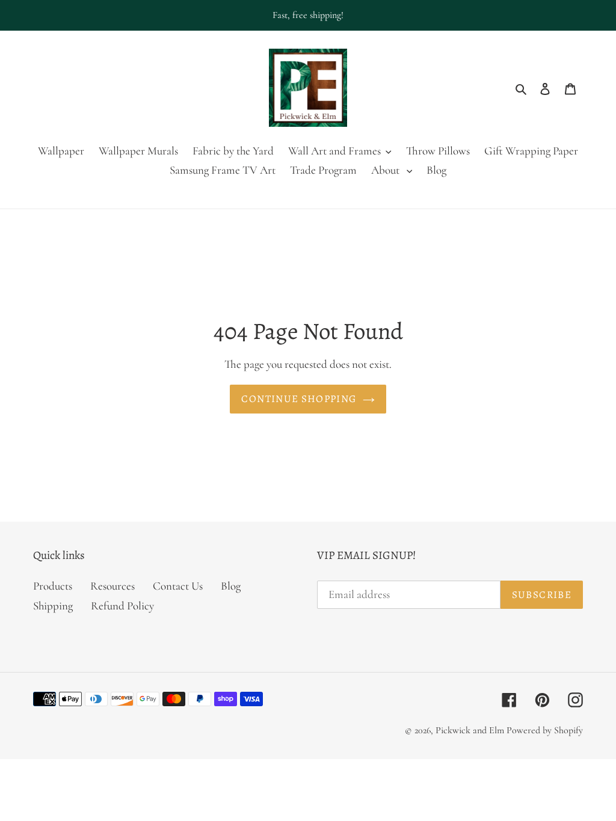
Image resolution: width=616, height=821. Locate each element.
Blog (231, 586)
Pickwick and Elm (470, 730)
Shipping (53, 605)
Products (52, 586)
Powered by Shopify (545, 730)
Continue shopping (298, 399)
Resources (112, 586)
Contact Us (178, 586)
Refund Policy (122, 605)
